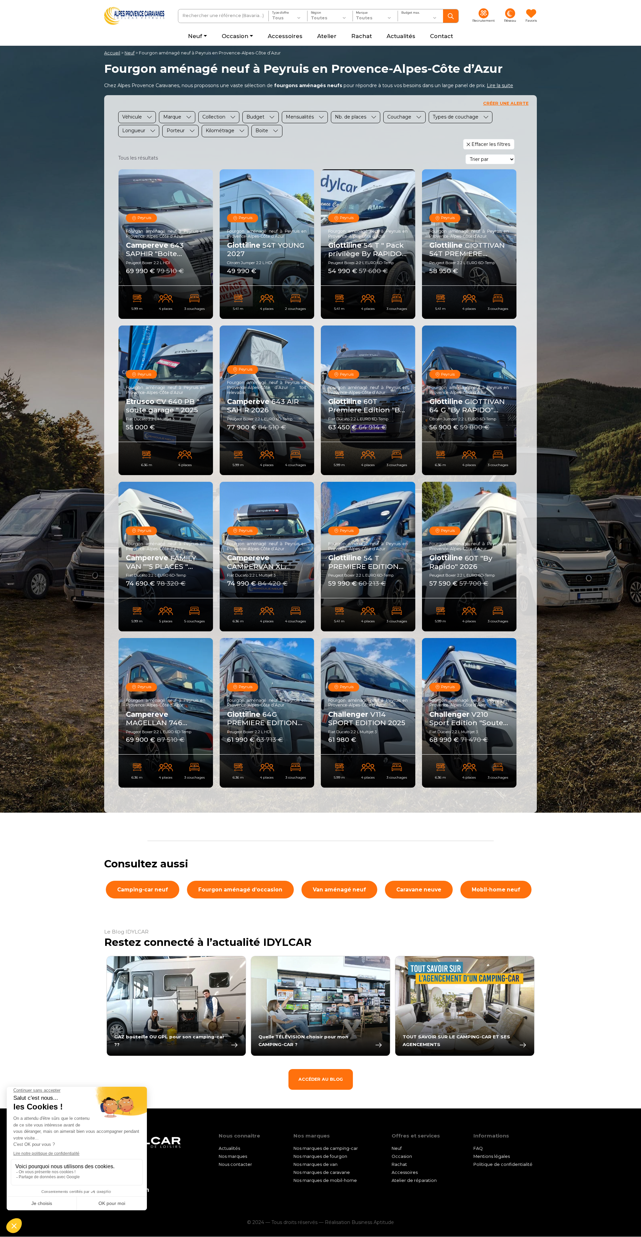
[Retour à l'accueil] (134, 16)
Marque (362, 12)
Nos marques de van (315, 1164)
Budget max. (410, 12)
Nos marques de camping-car (325, 1148)
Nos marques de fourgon (320, 1156)
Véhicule (132, 117)
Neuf (130, 52)
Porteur (176, 131)
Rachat (399, 1164)
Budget (255, 117)
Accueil (112, 52)
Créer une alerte (505, 103)
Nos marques (233, 1156)
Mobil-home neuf (496, 889)
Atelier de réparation (414, 1180)
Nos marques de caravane (321, 1172)
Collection (213, 117)
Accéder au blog (320, 1079)
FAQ (478, 1148)
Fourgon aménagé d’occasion (240, 889)
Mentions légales (491, 1156)
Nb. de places (350, 117)
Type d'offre (280, 12)
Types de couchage (455, 117)
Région (316, 12)
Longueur (133, 131)
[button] (500, 85)
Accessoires (405, 1172)
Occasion (402, 1156)
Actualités (229, 1148)
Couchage (399, 117)
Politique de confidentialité (502, 1164)
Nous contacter (235, 1164)
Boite (261, 131)
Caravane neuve (418, 889)
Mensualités (300, 117)
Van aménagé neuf (339, 889)
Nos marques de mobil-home (325, 1180)
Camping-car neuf (142, 889)
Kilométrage (220, 131)
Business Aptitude (373, 1223)
